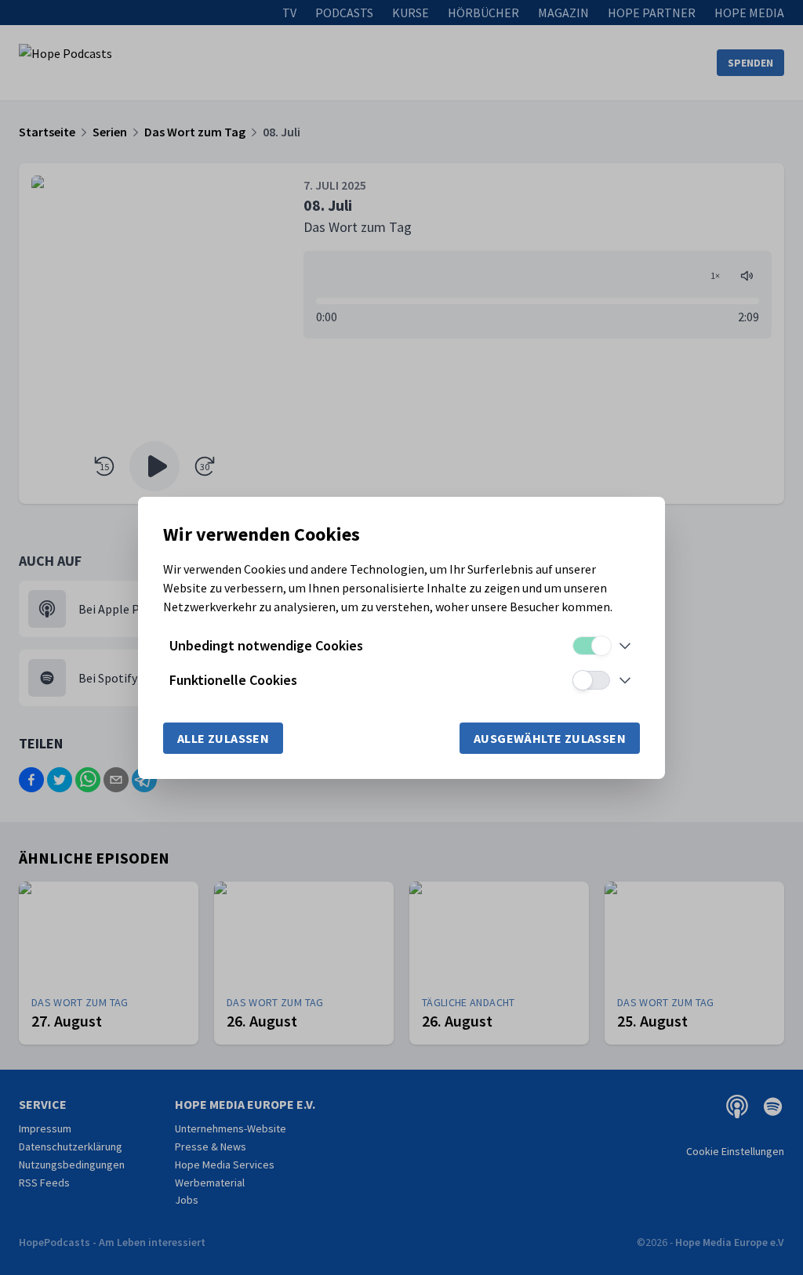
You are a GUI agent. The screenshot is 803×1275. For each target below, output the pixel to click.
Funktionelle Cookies (233, 680)
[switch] (591, 645)
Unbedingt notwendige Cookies (266, 645)
